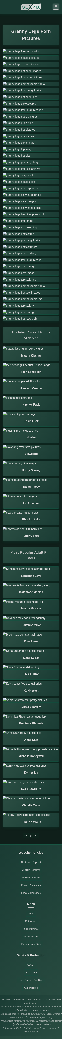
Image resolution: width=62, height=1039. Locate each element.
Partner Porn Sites (31, 944)
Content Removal (31, 869)
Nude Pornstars (31, 928)
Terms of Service (31, 877)
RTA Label (31, 972)
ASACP (31, 964)
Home (31, 913)
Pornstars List (31, 936)
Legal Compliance (31, 892)
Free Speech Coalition (31, 980)
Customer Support (31, 862)
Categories (31, 921)
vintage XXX (31, 835)
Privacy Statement (31, 885)
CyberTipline (31, 987)
